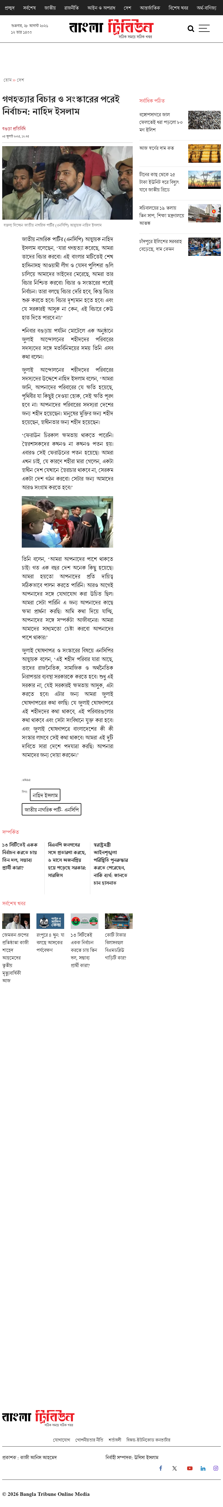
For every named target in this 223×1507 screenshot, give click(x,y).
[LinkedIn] (203, 1468)
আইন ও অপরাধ (101, 8)
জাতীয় (49, 8)
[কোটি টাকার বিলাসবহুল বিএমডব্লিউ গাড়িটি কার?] (119, 950)
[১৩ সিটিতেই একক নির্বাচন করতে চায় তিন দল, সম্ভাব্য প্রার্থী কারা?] (21, 866)
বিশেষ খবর (178, 8)
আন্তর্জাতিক (150, 8)
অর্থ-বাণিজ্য (206, 8)
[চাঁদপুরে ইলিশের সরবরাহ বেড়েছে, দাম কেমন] (180, 247)
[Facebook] (160, 1468)
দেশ (127, 8)
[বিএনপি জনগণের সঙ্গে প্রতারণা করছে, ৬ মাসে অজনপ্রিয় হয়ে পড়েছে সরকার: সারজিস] (67, 866)
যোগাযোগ (61, 1439)
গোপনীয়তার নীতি (89, 1439)
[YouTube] (189, 1468)
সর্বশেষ (29, 8)
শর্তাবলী (115, 1439)
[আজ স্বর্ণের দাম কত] (180, 155)
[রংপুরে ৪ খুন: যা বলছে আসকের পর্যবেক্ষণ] (50, 950)
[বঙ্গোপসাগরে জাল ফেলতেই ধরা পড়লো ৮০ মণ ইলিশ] (180, 125)
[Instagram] (216, 1468)
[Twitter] (175, 1468)
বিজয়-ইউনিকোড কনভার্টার (148, 1439)
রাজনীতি (71, 8)
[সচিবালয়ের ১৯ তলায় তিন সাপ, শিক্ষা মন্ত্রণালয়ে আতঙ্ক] (180, 219)
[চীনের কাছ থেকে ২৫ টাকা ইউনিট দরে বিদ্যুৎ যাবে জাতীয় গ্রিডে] (180, 185)
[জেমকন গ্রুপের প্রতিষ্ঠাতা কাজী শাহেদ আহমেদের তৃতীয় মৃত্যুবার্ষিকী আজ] (16, 950)
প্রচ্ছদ (9, 8)
